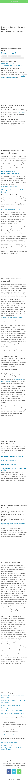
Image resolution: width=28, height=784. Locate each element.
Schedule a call (18, 65)
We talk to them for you (7, 63)
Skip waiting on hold (6, 65)
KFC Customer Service (7, 745)
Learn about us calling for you (9, 186)
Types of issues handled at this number (12, 710)
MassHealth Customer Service (9, 742)
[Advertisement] (14, 91)
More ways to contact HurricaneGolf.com (12, 713)
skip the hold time (6, 125)
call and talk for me (19, 379)
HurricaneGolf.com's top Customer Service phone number (12, 696)
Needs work (22, 761)
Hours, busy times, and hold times (10, 708)
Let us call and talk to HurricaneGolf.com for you (10, 172)
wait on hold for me (6, 381)
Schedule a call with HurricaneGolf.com (11, 317)
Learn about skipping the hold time (10, 209)
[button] (26, 1)
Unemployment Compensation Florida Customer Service (11, 748)
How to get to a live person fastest (10, 705)
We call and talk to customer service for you (13, 700)
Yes (17, 761)
